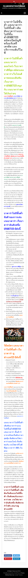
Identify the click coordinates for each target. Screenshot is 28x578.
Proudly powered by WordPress (11, 573)
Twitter (17, 555)
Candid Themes (19, 575)
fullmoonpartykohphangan (14, 6)
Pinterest (8, 558)
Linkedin (17, 558)
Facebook (8, 555)
